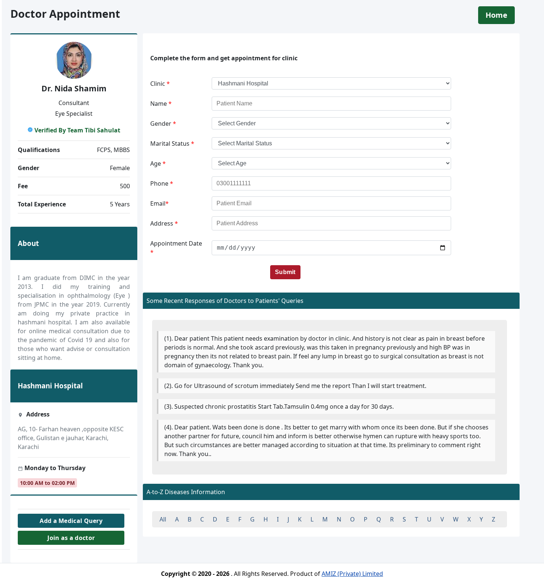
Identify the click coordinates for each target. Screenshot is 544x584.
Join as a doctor (71, 538)
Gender (163, 123)
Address (164, 223)
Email (159, 203)
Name (161, 103)
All (162, 519)
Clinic (160, 84)
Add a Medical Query (71, 521)
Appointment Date (176, 247)
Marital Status (172, 143)
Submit (285, 272)
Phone (161, 183)
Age (158, 163)
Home (497, 15)
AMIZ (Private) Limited (352, 574)
